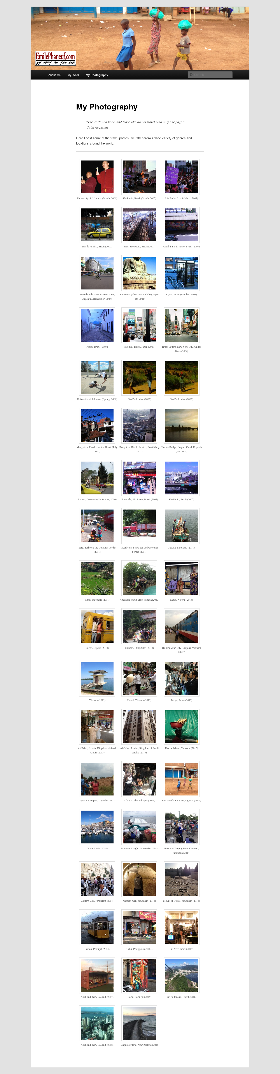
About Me (54, 75)
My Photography (97, 75)
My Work (73, 75)
